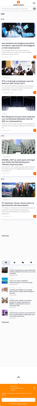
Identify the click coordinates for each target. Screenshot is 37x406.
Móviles (12, 267)
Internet (5, 113)
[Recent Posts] (6, 262)
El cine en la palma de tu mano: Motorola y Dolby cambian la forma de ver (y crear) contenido (22, 271)
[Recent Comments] (22, 262)
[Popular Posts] (14, 262)
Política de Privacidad (22, 403)
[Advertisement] (15, 249)
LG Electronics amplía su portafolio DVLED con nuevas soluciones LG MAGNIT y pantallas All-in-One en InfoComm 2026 (20, 303)
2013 (2, 179)
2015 (2, 19)
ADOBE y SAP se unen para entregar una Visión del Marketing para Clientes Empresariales (18, 162)
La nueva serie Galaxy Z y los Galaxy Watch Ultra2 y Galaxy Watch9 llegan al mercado (21, 291)
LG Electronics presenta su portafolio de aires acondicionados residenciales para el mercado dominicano (22, 314)
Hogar (11, 310)
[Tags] (31, 262)
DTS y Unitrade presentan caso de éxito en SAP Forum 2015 (17, 82)
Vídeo (11, 298)
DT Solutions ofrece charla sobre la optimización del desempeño (18, 204)
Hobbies (12, 278)
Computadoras (6, 40)
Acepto (18, 400)
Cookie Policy (12, 403)
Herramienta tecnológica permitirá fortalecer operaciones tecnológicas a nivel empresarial (18, 45)
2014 (2, 136)
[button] (34, 388)
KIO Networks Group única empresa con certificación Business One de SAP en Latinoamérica (18, 118)
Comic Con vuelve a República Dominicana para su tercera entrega (20, 281)
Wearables (12, 287)
